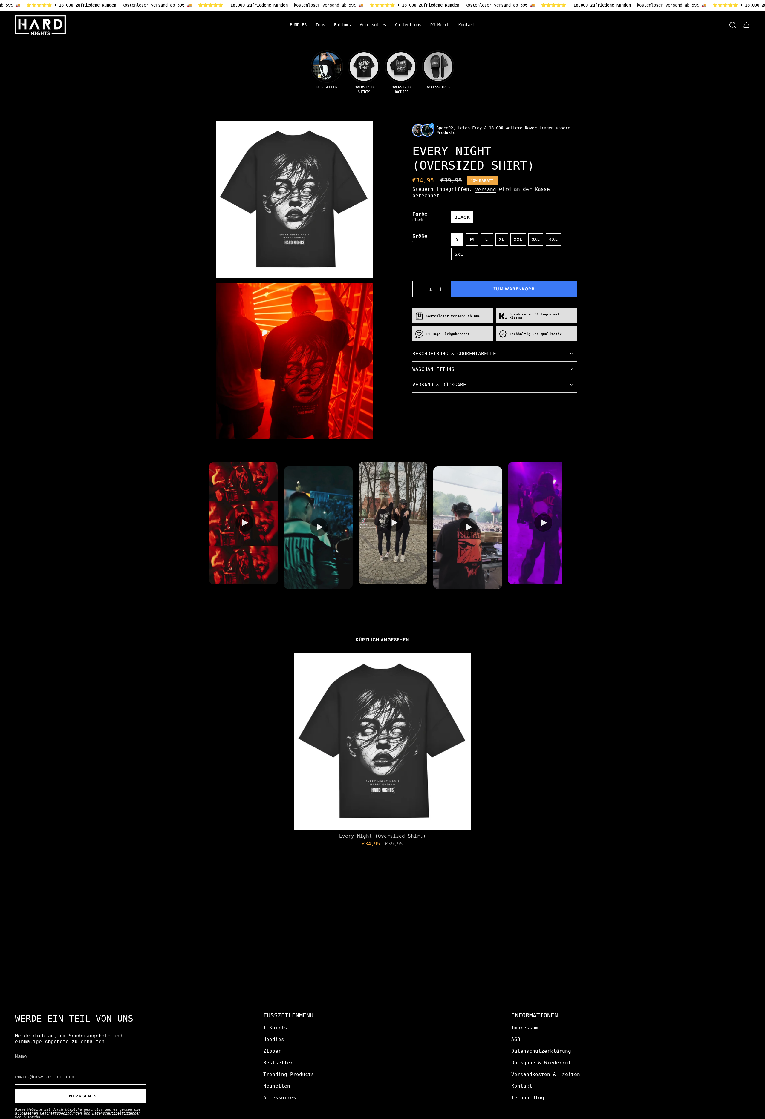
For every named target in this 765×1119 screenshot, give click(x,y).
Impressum (524, 1028)
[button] (320, 25)
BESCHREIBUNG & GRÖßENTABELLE (454, 354)
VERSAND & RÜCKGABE (439, 385)
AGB (515, 1039)
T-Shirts (275, 1028)
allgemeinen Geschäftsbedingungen (48, 1113)
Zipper (272, 1051)
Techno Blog (527, 1097)
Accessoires (279, 1097)
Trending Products (288, 1074)
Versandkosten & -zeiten (545, 1074)
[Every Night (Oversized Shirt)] (382, 741)
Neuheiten (276, 1086)
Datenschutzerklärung (541, 1051)
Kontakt (521, 1086)
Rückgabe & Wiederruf (541, 1063)
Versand (485, 189)
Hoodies (273, 1039)
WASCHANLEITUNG (433, 369)
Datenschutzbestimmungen (116, 1113)
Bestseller (278, 1063)
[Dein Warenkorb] (746, 25)
